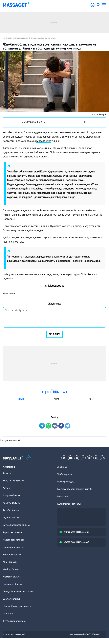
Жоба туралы (64, 474)
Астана (6, 488)
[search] (98, 5)
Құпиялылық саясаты (69, 503)
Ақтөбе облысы (11, 510)
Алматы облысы (11, 502)
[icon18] (28, 458)
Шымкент (8, 613)
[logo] (16, 5)
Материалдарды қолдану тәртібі (74, 489)
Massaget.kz (43, 140)
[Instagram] (89, 458)
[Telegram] (96, 458)
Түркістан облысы (12, 532)
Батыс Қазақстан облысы (16, 525)
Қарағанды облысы (13, 539)
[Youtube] (70, 458)
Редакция (62, 496)
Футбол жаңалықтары (15, 621)
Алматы (7, 473)
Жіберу (54, 334)
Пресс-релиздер (65, 481)
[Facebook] (83, 458)
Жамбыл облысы (9, 294)
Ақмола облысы (11, 517)
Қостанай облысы (12, 554)
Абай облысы (10, 562)
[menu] (104, 5)
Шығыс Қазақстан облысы (17, 606)
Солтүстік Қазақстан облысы (18, 591)
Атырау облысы (11, 495)
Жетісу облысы (11, 569)
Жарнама (62, 466)
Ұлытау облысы (11, 599)
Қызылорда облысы (13, 547)
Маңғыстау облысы (13, 480)
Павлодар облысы (12, 584)
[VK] (76, 458)
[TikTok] (64, 458)
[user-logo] (92, 6)
